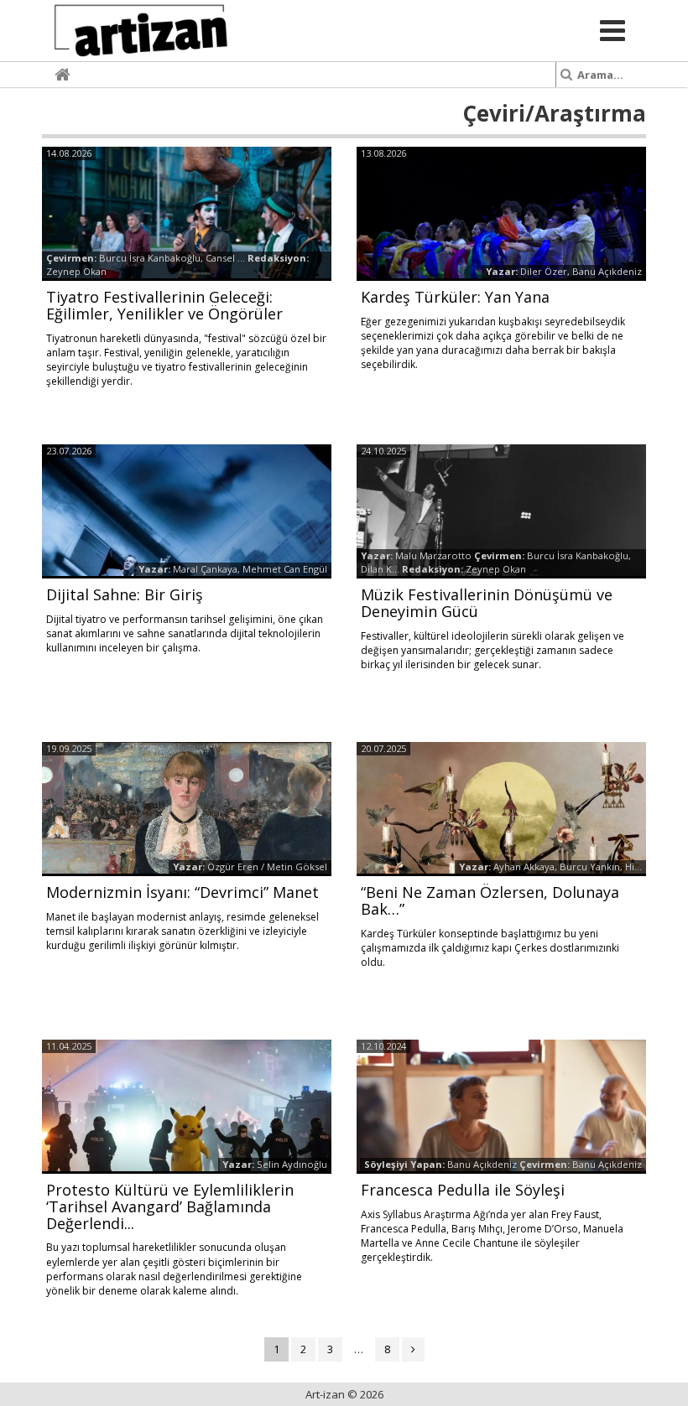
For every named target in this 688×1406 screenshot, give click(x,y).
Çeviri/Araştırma (554, 113)
